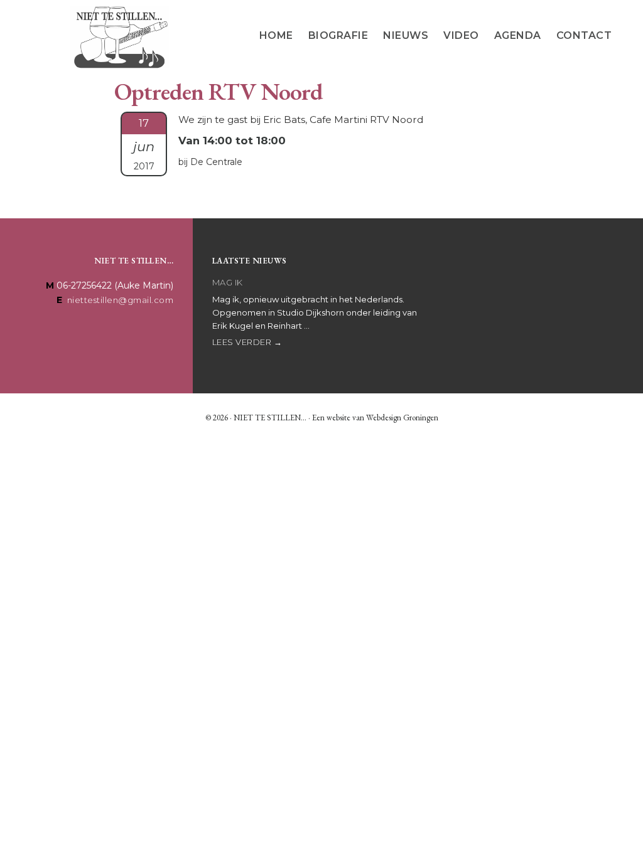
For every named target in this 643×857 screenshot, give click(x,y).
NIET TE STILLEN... (270, 417)
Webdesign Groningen (402, 417)
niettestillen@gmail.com (120, 300)
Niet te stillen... (119, 37)
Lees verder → (247, 342)
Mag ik (227, 282)
